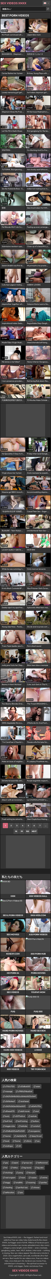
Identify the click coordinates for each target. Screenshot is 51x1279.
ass (38, 1141)
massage (8, 1091)
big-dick (40, 1167)
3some (17, 1141)
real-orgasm (10, 1177)
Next (34, 831)
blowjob (32, 1172)
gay (6, 1162)
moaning (31, 1182)
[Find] (48, 9)
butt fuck (8, 1121)
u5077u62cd (20, 1116)
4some (8, 1136)
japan (16, 1162)
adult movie (25, 1111)
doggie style (10, 1126)
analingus (9, 1146)
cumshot (36, 1126)
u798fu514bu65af (25, 1091)
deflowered (42, 1162)
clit (19, 1146)
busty (7, 1116)
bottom (36, 1121)
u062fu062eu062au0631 (15, 1106)
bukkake (24, 1126)
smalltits (19, 1182)
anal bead (25, 1101)
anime (44, 1177)
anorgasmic (35, 1131)
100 (27, 831)
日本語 (46, 3)
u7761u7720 (10, 1086)
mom (23, 1177)
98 (16, 831)
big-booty (27, 1167)
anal (37, 1111)
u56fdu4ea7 (10, 1101)
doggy (7, 1182)
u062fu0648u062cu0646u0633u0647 (20, 1096)
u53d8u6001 (25, 1086)
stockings (9, 1172)
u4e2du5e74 (21, 1136)
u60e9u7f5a (36, 1106)
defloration (9, 1192)
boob (7, 1141)
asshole (33, 1116)
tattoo (15, 1167)
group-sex (28, 1162)
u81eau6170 (10, 1111)
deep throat (37, 1136)
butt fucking (22, 1121)
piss (21, 1192)
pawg (20, 1172)
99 (22, 831)
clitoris (28, 1141)
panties (44, 1182)
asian (38, 1086)
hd (6, 1167)
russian (34, 1177)
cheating (8, 1187)
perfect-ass (23, 1187)
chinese (36, 1187)
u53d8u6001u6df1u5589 (15, 1131)
